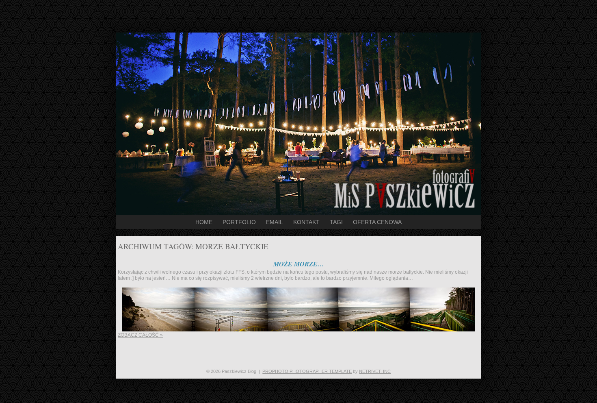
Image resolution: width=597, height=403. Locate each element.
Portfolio (239, 222)
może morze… (298, 263)
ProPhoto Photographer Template (307, 371)
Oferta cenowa (377, 222)
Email (274, 222)
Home (203, 222)
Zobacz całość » (140, 335)
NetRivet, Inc (375, 371)
